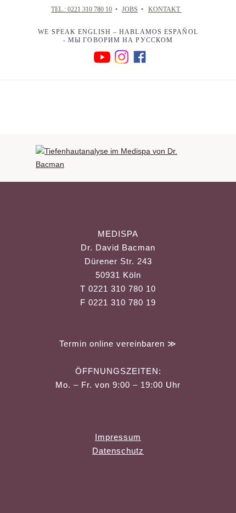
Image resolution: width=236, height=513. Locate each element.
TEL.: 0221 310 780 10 (81, 9)
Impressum (118, 437)
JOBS (130, 9)
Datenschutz (118, 450)
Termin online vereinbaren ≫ (118, 343)
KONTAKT (165, 9)
